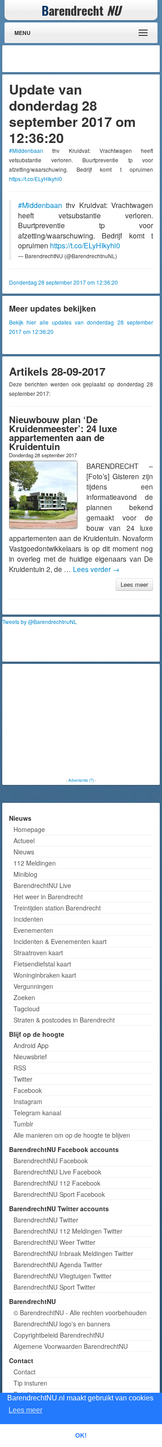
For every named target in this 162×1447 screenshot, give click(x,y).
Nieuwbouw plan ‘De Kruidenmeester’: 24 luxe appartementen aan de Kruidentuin (63, 433)
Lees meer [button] (25, 1410)
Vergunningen (33, 986)
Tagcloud (27, 1008)
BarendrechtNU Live (42, 885)
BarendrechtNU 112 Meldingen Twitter (68, 1230)
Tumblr (23, 1123)
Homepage (29, 829)
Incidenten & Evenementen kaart (60, 941)
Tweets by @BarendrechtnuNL (39, 621)
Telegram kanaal (37, 1112)
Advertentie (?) (81, 780)
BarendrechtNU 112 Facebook (57, 1182)
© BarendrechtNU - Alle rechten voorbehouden (80, 1312)
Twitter (23, 1078)
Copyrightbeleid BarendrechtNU (59, 1334)
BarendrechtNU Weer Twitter (54, 1242)
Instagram (28, 1101)
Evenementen (33, 930)
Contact (25, 1371)
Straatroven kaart (38, 952)
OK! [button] (81, 1435)
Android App (31, 1045)
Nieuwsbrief (30, 1056)
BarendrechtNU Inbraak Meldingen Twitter (73, 1253)
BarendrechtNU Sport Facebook (59, 1194)
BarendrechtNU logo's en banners (62, 1323)
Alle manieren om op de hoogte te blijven (72, 1135)
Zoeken (24, 997)
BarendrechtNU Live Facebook (57, 1171)
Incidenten (28, 918)
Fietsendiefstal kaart (42, 963)
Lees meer (134, 584)
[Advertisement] (86, 59)
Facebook (28, 1090)
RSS (20, 1067)
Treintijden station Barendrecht (57, 907)
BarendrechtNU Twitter (46, 1219)
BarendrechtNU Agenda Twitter (58, 1264)
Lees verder (96, 569)
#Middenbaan (26, 150)
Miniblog (25, 874)
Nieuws (24, 851)
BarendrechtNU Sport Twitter (54, 1286)
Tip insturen (30, 1382)
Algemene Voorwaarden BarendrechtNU (71, 1346)
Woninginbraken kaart (45, 974)
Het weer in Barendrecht (48, 896)
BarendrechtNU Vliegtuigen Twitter (63, 1275)
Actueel (24, 840)
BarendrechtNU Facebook (51, 1160)
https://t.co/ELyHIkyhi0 (35, 178)
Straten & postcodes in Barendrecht (64, 1019)
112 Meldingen (35, 862)
